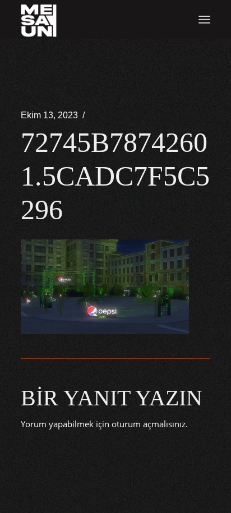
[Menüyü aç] (204, 19)
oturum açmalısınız (149, 423)
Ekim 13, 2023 (49, 115)
